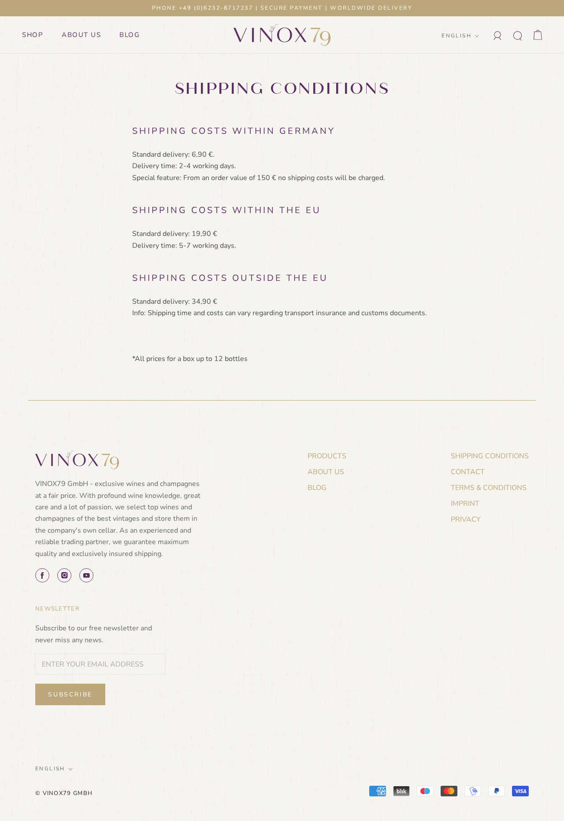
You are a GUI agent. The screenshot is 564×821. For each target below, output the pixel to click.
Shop (32, 34)
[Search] (518, 35)
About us (81, 34)
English (456, 35)
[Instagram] (64, 575)
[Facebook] (42, 575)
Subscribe (70, 694)
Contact (468, 472)
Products (327, 456)
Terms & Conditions (489, 488)
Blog (129, 34)
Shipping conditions (490, 456)
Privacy (466, 519)
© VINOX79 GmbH (64, 793)
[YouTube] (86, 575)
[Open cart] (538, 35)
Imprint (465, 503)
